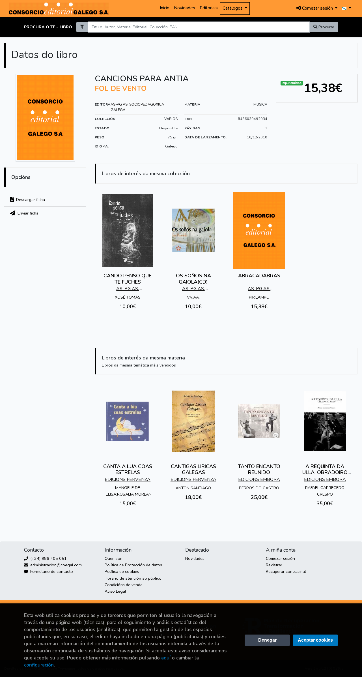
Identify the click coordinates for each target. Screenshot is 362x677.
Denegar (267, 640)
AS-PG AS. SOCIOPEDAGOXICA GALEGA (137, 107)
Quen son (113, 558)
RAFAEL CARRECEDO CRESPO (324, 491)
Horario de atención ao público (133, 578)
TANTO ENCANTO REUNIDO (259, 469)
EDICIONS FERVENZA (127, 479)
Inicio (164, 8)
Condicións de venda (124, 585)
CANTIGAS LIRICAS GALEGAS (193, 469)
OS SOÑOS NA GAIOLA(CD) (193, 278)
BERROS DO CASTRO (259, 488)
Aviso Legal (115, 591)
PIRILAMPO (259, 297)
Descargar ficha (30, 199)
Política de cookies (122, 571)
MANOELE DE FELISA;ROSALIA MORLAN (128, 491)
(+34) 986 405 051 (48, 558)
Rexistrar (274, 565)
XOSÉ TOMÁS (128, 297)
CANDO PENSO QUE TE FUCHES (128, 278)
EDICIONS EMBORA (259, 479)
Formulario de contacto (51, 571)
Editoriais (209, 8)
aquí (166, 658)
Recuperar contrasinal (286, 571)
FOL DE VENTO (120, 88)
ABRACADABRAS (259, 275)
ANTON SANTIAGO (193, 488)
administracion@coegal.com (55, 565)
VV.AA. (193, 297)
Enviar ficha (27, 213)
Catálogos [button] (233, 8)
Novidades (184, 8)
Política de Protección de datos (133, 565)
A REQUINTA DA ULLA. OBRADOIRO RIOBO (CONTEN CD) (325, 472)
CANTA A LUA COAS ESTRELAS (127, 469)
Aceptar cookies (315, 640)
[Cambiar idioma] (346, 8)
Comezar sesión (280, 558)
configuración (39, 665)
